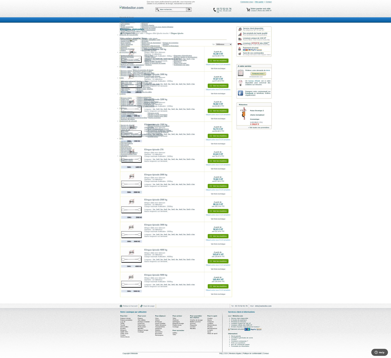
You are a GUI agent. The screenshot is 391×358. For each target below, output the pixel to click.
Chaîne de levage (196, 320)
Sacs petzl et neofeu (155, 133)
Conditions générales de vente (242, 338)
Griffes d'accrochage (128, 33)
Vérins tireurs (125, 337)
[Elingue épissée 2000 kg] (131, 184)
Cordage (141, 332)
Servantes (158, 332)
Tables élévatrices (127, 44)
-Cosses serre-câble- (144, 87)
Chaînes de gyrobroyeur (145, 105)
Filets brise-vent (126, 148)
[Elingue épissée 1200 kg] (131, 109)
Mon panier (259, 2)
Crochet (193, 327)
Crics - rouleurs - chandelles (131, 38)
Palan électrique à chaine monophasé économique (257, 115)
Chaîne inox (125, 99)
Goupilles (177, 58)
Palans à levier (125, 318)
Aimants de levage (127, 30)
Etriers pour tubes (180, 60)
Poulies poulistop (154, 117)
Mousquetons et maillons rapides (159, 130)
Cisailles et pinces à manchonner (148, 84)
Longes (210, 330)
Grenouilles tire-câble (144, 92)
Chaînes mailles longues (145, 100)
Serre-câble (149, 55)
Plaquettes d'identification (183, 55)
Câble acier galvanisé (128, 81)
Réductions (243, 104)
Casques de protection (128, 128)
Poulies (123, 328)
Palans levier (177, 325)
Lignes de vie (125, 130)
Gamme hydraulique (128, 41)
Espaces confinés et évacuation (158, 126)
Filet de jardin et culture (129, 152)
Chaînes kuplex (126, 102)
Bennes (144, 38)
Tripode (144, 31)
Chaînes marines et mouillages (148, 102)
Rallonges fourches (127, 49)
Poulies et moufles (127, 55)
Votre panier (257, 8)
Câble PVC (124, 86)
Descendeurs (212, 325)
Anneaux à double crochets (130, 60)
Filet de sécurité (126, 142)
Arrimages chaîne (127, 161)
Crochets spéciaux (127, 63)
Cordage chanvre (127, 111)
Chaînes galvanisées (144, 97)
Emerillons (177, 62)
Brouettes (145, 41)
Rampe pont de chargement (151, 43)
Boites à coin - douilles (153, 62)
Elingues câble (126, 72)
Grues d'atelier (126, 43)
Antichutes (151, 124)
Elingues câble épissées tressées (157, 33)
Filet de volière (126, 149)
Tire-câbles (141, 320)
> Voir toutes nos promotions (258, 127)
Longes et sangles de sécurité (158, 132)
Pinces (123, 25)
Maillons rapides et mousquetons (185, 57)
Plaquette (193, 325)
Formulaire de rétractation (240, 346)
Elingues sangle (126, 74)
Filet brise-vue (126, 146)
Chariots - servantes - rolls (151, 40)
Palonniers (145, 22)
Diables (123, 50)
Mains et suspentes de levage (155, 63)
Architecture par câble (181, 65)
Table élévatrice (160, 325)
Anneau (193, 323)
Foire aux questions (238, 343)
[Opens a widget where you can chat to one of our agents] (379, 352)
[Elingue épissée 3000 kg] (131, 234)
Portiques (158, 322)
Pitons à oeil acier (180, 63)
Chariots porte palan (128, 22)
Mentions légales (235, 353)
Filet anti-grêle (126, 151)
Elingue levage (143, 330)
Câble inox (124, 90)
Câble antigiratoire (127, 84)
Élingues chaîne (126, 71)
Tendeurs (148, 65)
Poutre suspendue (127, 27)
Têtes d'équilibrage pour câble (143, 73)
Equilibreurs (125, 28)
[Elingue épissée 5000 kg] (131, 284)
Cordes (122, 335)
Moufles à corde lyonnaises (157, 114)
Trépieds (151, 127)
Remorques (146, 44)
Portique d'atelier (144, 322)
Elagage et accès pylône (129, 126)
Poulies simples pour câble (157, 116)
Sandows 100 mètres (128, 119)
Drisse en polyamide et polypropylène (134, 117)
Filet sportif (125, 145)
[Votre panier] (248, 9)
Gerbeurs (124, 47)
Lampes (210, 323)
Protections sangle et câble (142, 71)
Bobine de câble (142, 81)
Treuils (122, 325)
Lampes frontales (127, 133)
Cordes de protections (155, 135)
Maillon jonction (195, 322)
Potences (145, 24)
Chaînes (176, 320)
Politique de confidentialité (252, 353)
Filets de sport (212, 333)
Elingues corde (126, 75)
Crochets (124, 62)
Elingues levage (178, 323)
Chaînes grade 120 (127, 104)
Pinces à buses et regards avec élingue (146, 76)
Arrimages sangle (127, 159)
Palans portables (126, 320)
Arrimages (176, 322)
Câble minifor (125, 89)
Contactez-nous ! (258, 73)
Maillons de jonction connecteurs (132, 65)
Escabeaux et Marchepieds (151, 46)
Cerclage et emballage (149, 49)
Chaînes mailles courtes (145, 99)
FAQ (221, 353)
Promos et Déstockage (171, 46)
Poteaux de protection (170, 43)
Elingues (123, 330)
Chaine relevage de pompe (146, 103)
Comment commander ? (239, 341)
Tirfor (174, 318)
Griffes (175, 333)
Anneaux (124, 58)
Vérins (157, 320)
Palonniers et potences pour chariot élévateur (157, 27)
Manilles (148, 60)
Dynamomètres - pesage (129, 40)
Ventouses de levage (149, 28)
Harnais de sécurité (127, 125)
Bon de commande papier (240, 344)
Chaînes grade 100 (127, 101)
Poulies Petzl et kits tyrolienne (158, 129)
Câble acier (124, 333)
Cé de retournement (148, 30)
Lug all (122, 322)
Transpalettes (125, 46)
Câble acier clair (126, 83)
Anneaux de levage (127, 57)
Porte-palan (142, 327)
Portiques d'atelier (148, 25)
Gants (209, 320)
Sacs (209, 332)
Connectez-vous (247, 2)
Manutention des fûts (149, 50)
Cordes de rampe (127, 116)
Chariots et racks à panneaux (152, 47)
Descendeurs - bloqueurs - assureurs (133, 134)
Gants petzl (124, 131)
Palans (123, 21)
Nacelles (166, 44)
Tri (213, 44)
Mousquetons (212, 328)
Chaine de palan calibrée (145, 106)
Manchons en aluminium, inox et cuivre (159, 58)
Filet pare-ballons (127, 143)
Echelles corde (153, 136)
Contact (269, 2)
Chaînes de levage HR (128, 105)
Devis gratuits (236, 336)
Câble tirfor (125, 87)
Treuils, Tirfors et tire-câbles (130, 31)
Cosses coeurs (150, 57)
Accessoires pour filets (129, 154)
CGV (226, 353)
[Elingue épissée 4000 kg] (131, 259)
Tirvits (122, 323)
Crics (157, 318)
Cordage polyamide (127, 113)
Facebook (249, 93)
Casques (210, 322)
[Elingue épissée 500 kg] (131, 59)
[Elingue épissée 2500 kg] (131, 209)
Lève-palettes (125, 24)
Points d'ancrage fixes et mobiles (132, 136)
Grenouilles (124, 327)
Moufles (140, 328)
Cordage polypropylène (129, 114)
